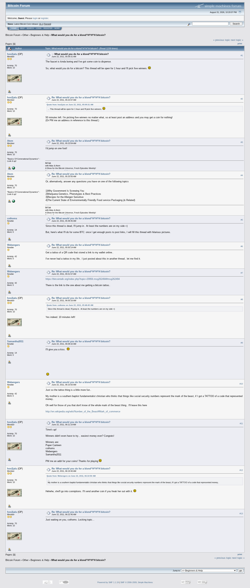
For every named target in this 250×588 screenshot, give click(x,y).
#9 (242, 343)
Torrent (47, 24)
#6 (242, 246)
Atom (10, 140)
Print (240, 43)
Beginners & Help (40, 35)
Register (48, 28)
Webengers (13, 245)
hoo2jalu (12, 54)
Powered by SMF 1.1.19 (108, 582)
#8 (242, 299)
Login (38, 28)
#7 (242, 273)
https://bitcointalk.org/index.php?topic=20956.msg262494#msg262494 (83, 279)
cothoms (12, 218)
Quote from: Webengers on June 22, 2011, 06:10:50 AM (71, 476)
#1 (242, 55)
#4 (242, 175)
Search (30, 28)
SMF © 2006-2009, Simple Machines (136, 582)
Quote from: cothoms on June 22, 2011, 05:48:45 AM (70, 305)
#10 (241, 384)
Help (22, 28)
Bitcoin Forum (12, 35)
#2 (242, 99)
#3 (242, 142)
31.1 (41, 24)
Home (13, 28)
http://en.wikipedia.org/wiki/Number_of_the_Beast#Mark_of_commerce (83, 411)
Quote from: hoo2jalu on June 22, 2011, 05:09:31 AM (70, 105)
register (44, 18)
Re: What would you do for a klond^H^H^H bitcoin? (81, 97)
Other (25, 35)
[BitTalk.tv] (13, 168)
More (57, 28)
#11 (241, 423)
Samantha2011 (15, 341)
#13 (241, 513)
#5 (242, 220)
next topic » (237, 40)
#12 (241, 470)
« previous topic (221, 40)
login (35, 18)
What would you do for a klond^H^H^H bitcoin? (78, 35)
